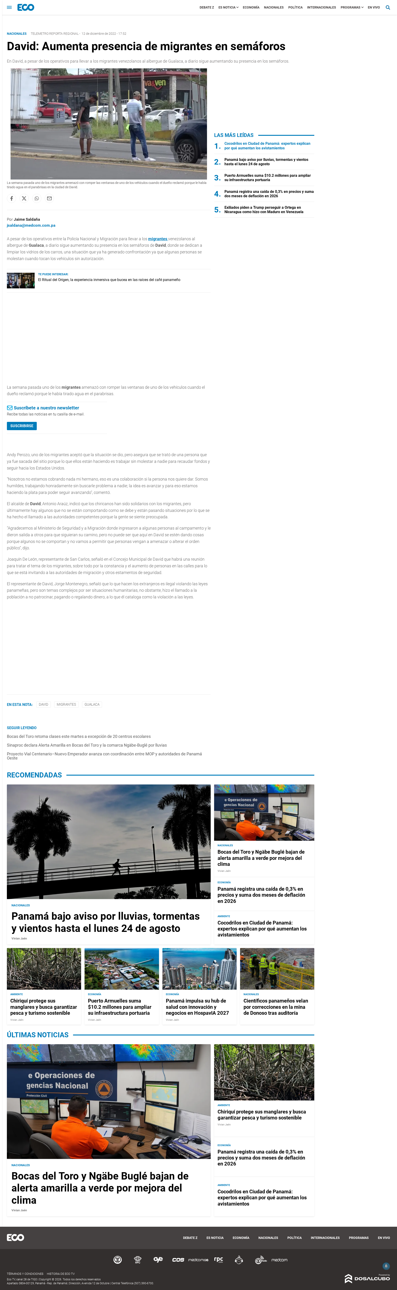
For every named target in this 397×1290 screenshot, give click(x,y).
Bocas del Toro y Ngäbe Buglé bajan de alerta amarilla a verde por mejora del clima (261, 858)
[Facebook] (11, 198)
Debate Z (207, 7)
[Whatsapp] (36, 198)
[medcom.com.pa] (279, 1263)
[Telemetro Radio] (259, 1263)
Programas (350, 7)
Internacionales (321, 7)
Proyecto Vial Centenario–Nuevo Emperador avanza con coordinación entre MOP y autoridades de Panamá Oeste (104, 755)
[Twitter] (24, 198)
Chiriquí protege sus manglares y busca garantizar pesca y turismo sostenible (43, 1007)
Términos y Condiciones (25, 1274)
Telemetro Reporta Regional (55, 33)
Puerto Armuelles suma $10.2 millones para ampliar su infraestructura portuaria (267, 177)
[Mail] (49, 198)
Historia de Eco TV (61, 1274)
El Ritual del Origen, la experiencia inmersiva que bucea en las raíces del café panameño (109, 280)
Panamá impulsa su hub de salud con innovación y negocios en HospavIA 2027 (197, 1007)
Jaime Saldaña (27, 219)
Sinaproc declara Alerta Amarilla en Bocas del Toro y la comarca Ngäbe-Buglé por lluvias (87, 745)
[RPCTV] (138, 1263)
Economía (251, 7)
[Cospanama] (178, 1263)
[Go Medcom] (198, 1263)
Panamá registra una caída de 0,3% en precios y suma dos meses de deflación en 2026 (269, 193)
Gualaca (92, 704)
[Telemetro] (118, 1263)
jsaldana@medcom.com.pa (31, 225)
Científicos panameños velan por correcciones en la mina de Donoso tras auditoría (276, 1007)
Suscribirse (21, 426)
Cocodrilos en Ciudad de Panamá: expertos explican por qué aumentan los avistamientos (267, 145)
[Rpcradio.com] (219, 1263)
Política (295, 7)
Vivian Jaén (19, 938)
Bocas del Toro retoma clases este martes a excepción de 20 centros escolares (79, 736)
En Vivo (374, 7)
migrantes (158, 238)
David (43, 704)
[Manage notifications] (386, 1266)
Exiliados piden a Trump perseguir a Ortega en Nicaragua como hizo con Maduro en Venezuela (263, 209)
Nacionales (274, 7)
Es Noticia (226, 7)
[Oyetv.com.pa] (158, 1263)
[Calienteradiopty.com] (239, 1263)
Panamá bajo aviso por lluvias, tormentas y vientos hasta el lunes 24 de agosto (266, 161)
